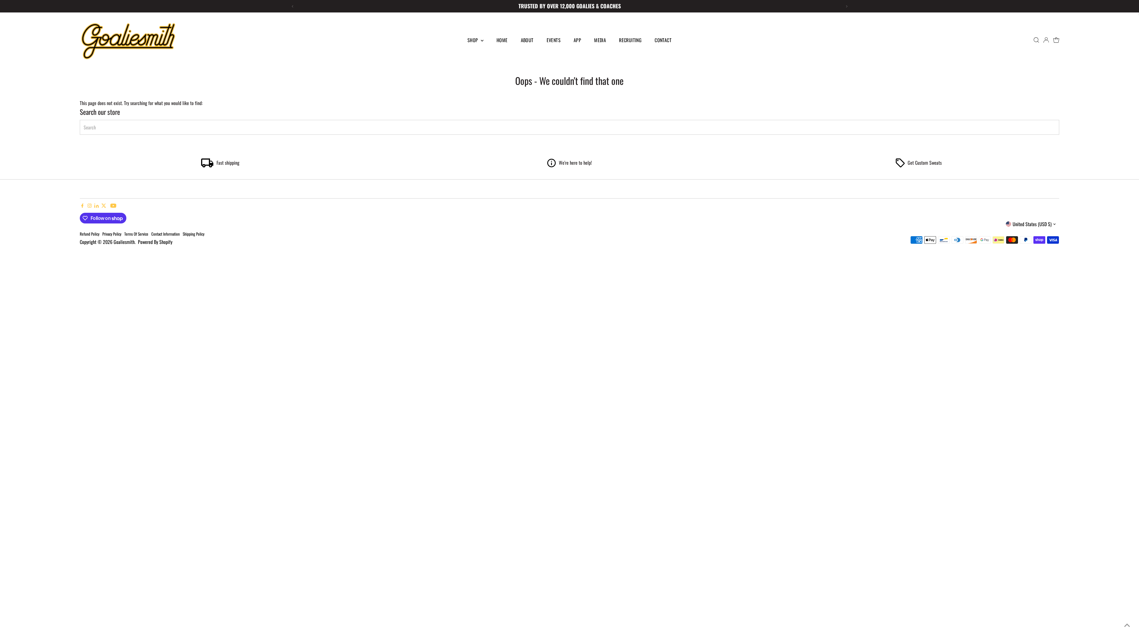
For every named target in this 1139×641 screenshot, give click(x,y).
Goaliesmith (124, 241)
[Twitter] (104, 206)
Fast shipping (228, 162)
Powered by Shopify (155, 241)
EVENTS (554, 40)
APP (577, 40)
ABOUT (527, 40)
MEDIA (600, 40)
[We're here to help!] (551, 165)
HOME (502, 40)
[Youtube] (113, 206)
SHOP (473, 40)
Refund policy (89, 234)
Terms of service (136, 234)
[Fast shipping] (207, 165)
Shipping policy (193, 234)
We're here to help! (575, 162)
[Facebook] (82, 206)
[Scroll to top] (1127, 625)
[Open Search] (1036, 40)
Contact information (165, 234)
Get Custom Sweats (925, 162)
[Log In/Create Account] (1046, 40)
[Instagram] (89, 206)
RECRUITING (630, 40)
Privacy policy (111, 234)
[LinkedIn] (97, 205)
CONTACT (663, 40)
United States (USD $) (1032, 224)
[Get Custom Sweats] (900, 165)
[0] (1056, 40)
